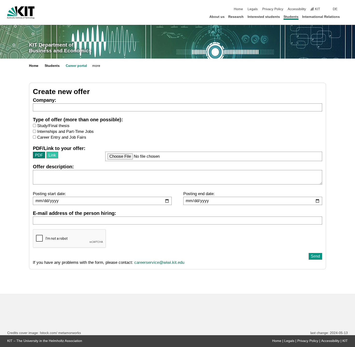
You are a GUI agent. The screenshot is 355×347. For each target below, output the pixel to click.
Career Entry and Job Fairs (61, 137)
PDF (39, 155)
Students (291, 17)
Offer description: (53, 166)
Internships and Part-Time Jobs (65, 131)
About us (217, 17)
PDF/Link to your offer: (59, 148)
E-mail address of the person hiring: (74, 213)
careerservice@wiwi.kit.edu (159, 262)
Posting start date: (49, 193)
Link (52, 155)
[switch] (346, 9)
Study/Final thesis (53, 125)
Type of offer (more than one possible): (78, 119)
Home (238, 9)
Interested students (264, 17)
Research (236, 17)
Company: (44, 100)
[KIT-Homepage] (21, 12)
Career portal (76, 66)
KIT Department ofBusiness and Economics (60, 48)
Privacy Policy (272, 9)
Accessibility (297, 9)
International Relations (321, 17)
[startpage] (346, 16)
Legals (253, 9)
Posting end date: (199, 193)
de (335, 9)
